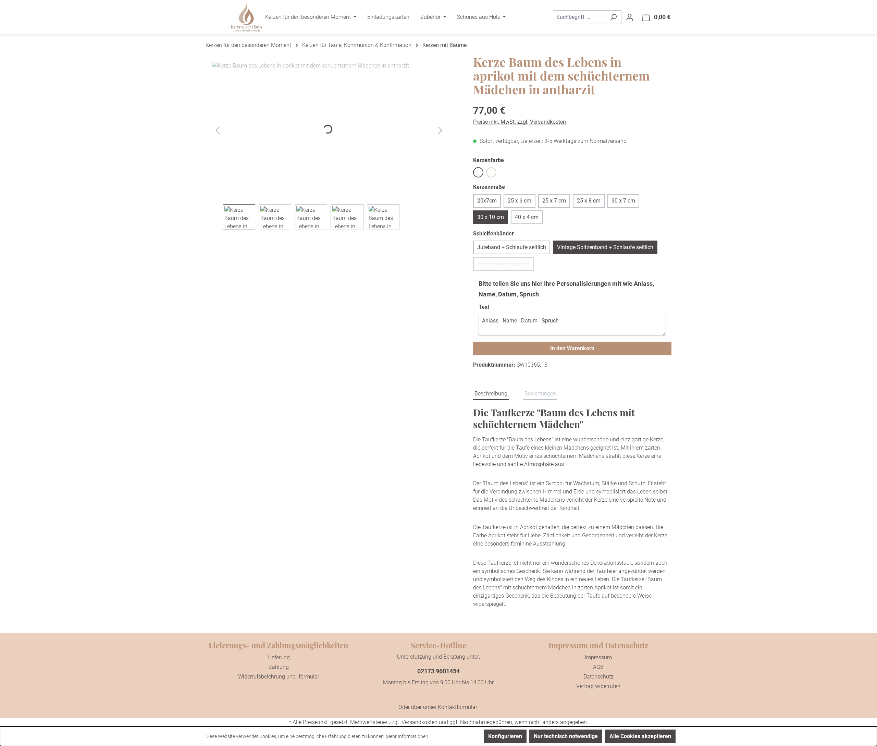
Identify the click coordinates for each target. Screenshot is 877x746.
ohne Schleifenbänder (505, 265)
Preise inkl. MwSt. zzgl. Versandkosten (519, 122)
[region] (329, 146)
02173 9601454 (438, 671)
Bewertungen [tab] (540, 393)
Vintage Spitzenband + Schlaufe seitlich (605, 247)
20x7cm (487, 200)
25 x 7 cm (554, 200)
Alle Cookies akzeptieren (640, 736)
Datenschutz (598, 676)
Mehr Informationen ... (409, 736)
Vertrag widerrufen (598, 686)
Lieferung (279, 657)
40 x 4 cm (527, 217)
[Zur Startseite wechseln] (246, 17)
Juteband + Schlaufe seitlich (511, 247)
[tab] (491, 394)
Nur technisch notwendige (566, 736)
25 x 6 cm (519, 200)
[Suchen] (613, 17)
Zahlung (279, 667)
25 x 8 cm (589, 200)
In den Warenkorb (572, 348)
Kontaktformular (457, 707)
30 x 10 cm (490, 217)
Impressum (598, 657)
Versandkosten (419, 722)
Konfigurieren (505, 736)
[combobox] (579, 17)
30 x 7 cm (623, 200)
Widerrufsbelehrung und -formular (278, 676)
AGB (598, 667)
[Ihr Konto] (629, 17)
